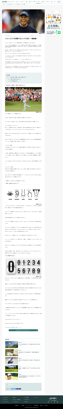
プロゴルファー (27, 399)
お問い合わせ (46, 405)
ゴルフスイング (5, 401)
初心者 (14, 397)
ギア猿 (26, 401)
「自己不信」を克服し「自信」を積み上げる (18, 77)
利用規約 (23, 405)
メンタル (12, 384)
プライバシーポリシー (29, 405)
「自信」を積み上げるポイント (15, 79)
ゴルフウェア (5, 399)
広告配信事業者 (36, 405)
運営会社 (41, 405)
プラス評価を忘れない (14, 81)
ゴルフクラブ (5, 397)
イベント (36, 397)
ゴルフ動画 (26, 397)
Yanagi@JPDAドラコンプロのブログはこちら (23, 330)
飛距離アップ (8, 384)
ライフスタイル (15, 401)
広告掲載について (17, 405)
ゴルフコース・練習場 (16, 399)
